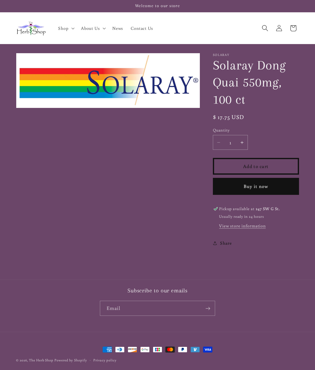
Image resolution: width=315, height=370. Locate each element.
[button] (65, 28)
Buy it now (256, 186)
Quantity (221, 130)
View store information (242, 226)
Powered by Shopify (70, 360)
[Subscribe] (208, 308)
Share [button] (226, 243)
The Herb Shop (41, 360)
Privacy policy (105, 360)
